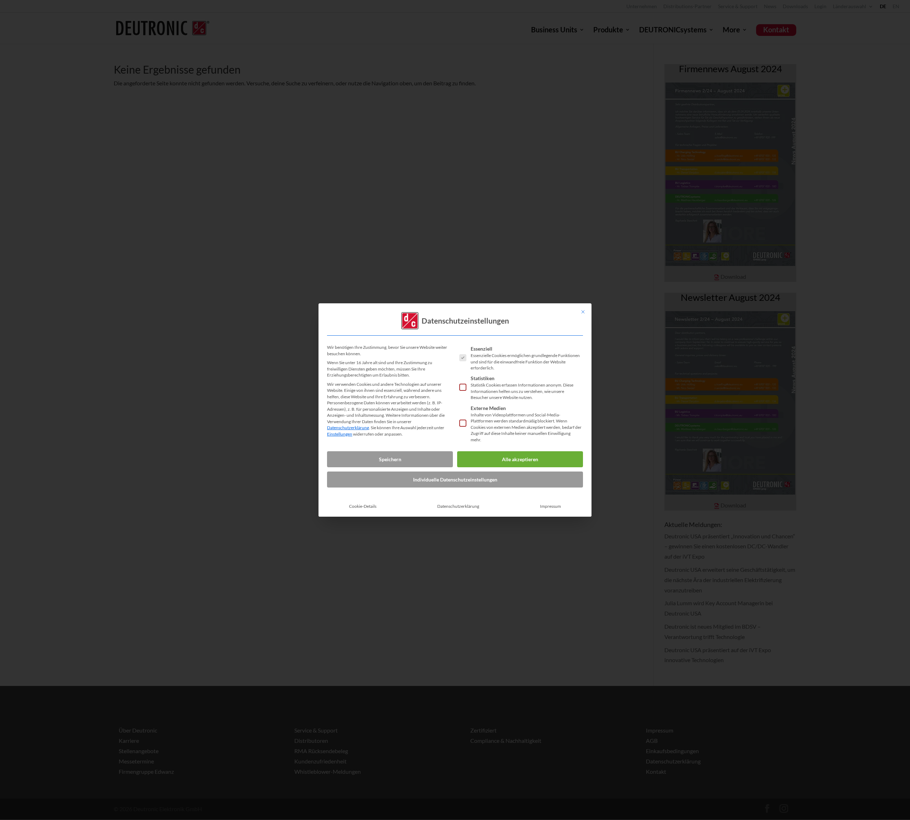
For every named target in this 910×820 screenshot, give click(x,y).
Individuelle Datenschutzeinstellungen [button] (455, 479)
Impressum (550, 506)
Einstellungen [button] (339, 434)
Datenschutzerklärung (348, 427)
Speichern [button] (390, 459)
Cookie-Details (362, 506)
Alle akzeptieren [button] (520, 459)
